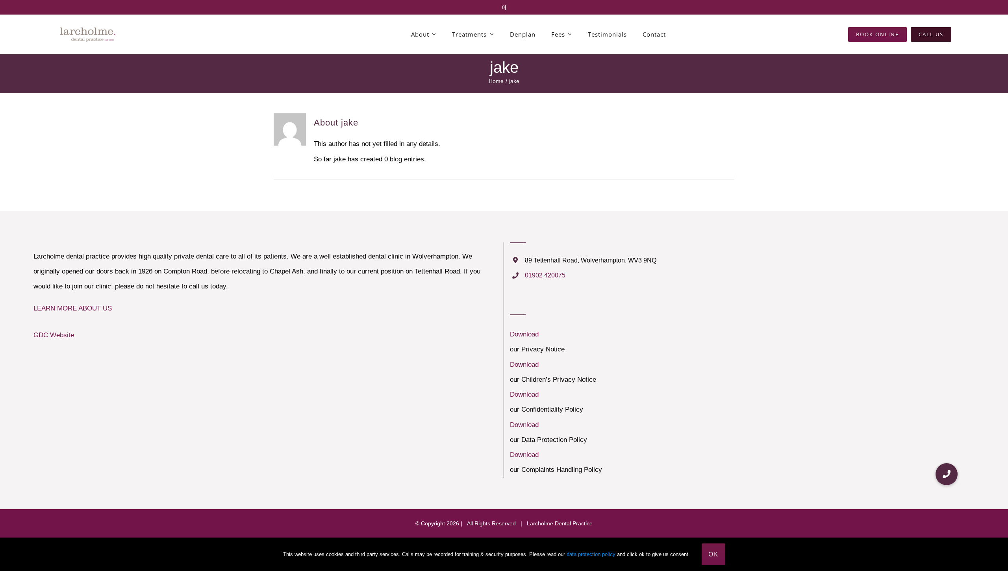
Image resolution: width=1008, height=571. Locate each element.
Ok (713, 554)
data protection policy (591, 554)
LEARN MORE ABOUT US (72, 308)
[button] (947, 474)
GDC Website (53, 335)
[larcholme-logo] (88, 27)
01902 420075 (545, 275)
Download (524, 334)
